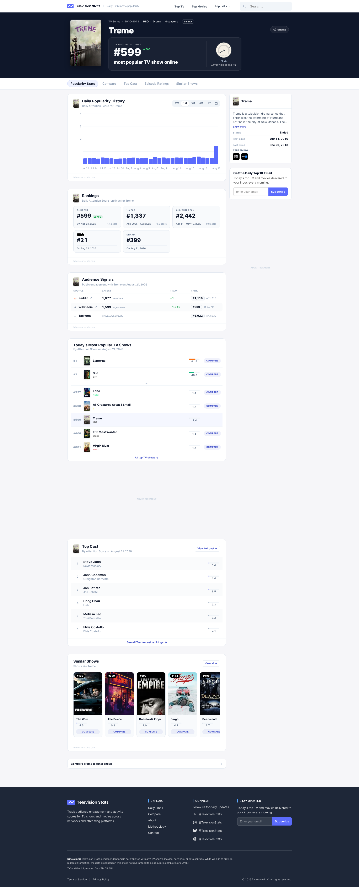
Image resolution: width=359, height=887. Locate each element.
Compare (154, 814)
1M (185, 103)
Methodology (157, 826)
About (152, 820)
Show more (239, 126)
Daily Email (155, 808)
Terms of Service (77, 879)
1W (177, 103)
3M (193, 103)
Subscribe (278, 191)
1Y (209, 103)
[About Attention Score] (234, 64)
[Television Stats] (84, 6)
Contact (153, 832)
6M (201, 103)
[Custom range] (216, 103)
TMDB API (107, 868)
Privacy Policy (101, 879)
